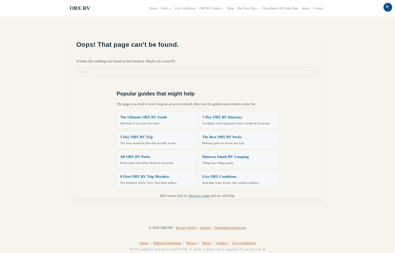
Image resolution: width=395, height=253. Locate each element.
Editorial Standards (167, 243)
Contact (318, 8)
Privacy (191, 243)
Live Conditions (185, 8)
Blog (231, 8)
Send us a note (199, 196)
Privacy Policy (186, 228)
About (306, 8)
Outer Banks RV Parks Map (280, 8)
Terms (206, 243)
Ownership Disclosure (230, 228)
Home (153, 8)
